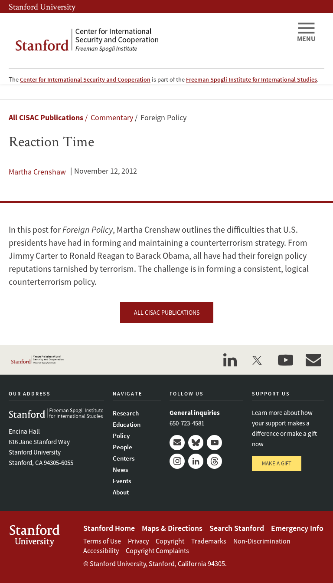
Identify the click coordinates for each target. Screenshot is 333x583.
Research (126, 413)
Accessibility (101, 550)
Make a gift (276, 463)
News (120, 469)
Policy (121, 435)
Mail (177, 442)
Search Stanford (236, 528)
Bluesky (195, 442)
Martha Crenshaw (37, 172)
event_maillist (313, 360)
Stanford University (42, 6)
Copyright (170, 541)
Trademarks (208, 541)
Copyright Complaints (157, 550)
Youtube (214, 442)
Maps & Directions (172, 528)
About (121, 492)
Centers (123, 458)
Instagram (177, 461)
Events (122, 481)
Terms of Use (102, 541)
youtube (285, 360)
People (122, 447)
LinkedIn (195, 461)
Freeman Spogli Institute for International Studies (251, 79)
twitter (257, 360)
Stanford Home (109, 528)
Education (126, 424)
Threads (214, 461)
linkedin (230, 360)
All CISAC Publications (46, 117)
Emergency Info (297, 528)
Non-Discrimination (262, 541)
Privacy (138, 541)
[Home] (149, 40)
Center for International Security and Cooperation (85, 79)
